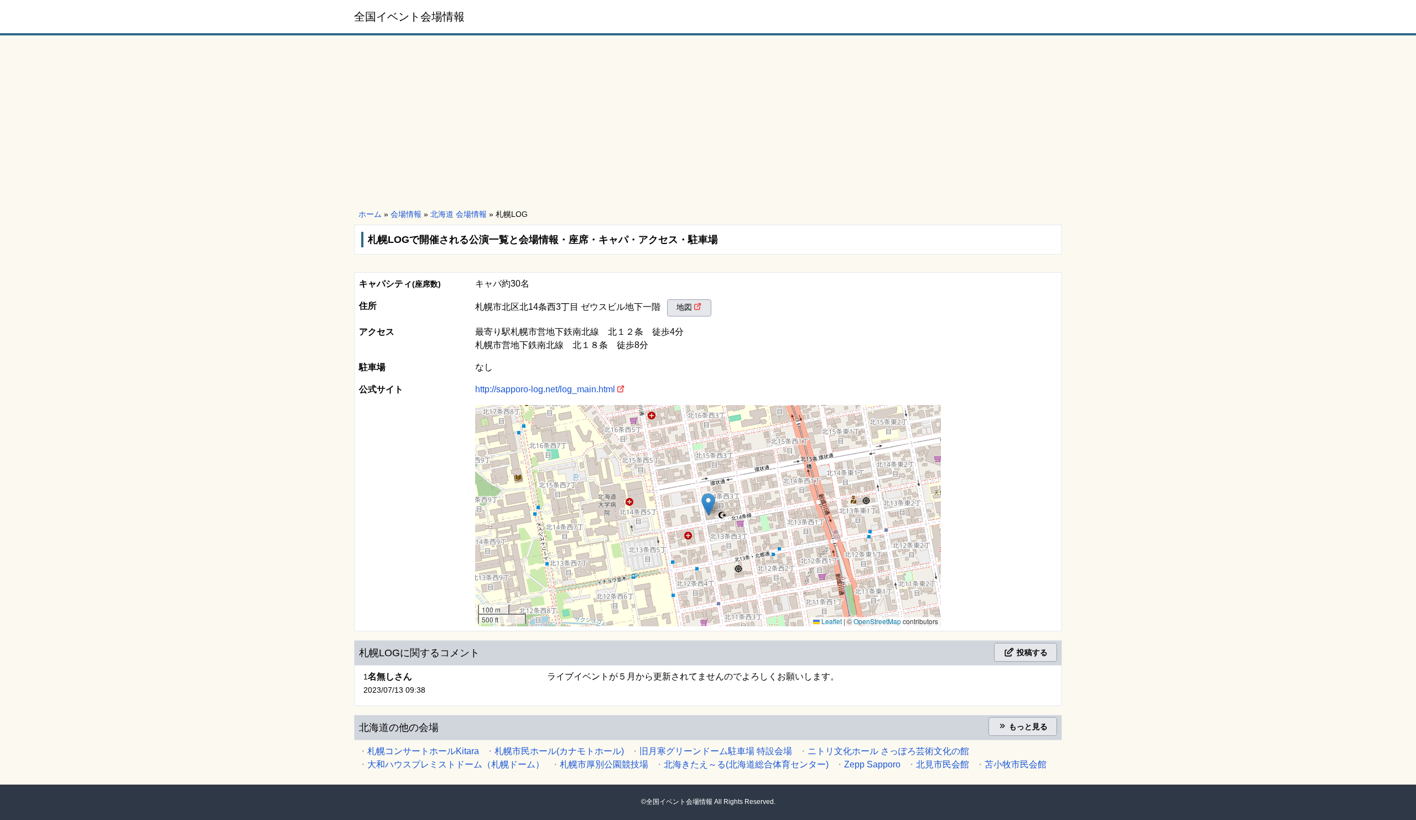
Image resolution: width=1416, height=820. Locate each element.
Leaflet (831, 621)
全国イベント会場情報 (409, 17)
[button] (708, 504)
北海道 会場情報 (458, 214)
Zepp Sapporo (872, 764)
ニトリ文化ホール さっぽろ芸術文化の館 (888, 751)
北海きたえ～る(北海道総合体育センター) (746, 764)
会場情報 (406, 214)
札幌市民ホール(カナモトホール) (559, 751)
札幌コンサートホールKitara (423, 751)
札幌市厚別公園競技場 (604, 764)
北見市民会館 (942, 764)
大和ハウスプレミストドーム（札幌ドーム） (455, 764)
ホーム (370, 214)
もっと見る (1027, 726)
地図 (684, 307)
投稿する (1031, 652)
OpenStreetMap (877, 621)
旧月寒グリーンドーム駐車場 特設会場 (715, 751)
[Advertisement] (708, 122)
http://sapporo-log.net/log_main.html (545, 389)
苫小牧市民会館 (1016, 764)
